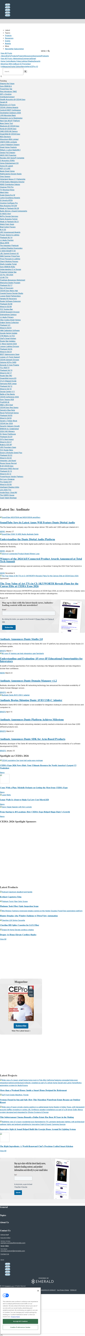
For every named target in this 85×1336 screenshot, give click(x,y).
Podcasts (45, 56)
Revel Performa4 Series (9, 413)
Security (37, 61)
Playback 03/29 (6, 437)
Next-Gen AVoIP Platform (10, 121)
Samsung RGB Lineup (8, 384)
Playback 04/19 (6, 370)
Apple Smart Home (7, 171)
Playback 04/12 (6, 386)
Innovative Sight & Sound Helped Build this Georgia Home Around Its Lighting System (38, 1129)
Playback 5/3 (5, 325)
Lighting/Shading (27, 61)
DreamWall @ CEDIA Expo (10, 134)
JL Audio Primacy (7, 317)
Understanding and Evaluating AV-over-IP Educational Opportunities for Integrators (41, 659)
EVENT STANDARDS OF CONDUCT (45, 1290)
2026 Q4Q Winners (7, 431)
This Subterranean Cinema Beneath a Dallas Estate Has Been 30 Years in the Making (37, 1117)
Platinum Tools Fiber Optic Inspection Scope (19, 906)
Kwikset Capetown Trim (10, 896)
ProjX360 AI (4, 402)
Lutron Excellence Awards (10, 198)
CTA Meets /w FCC (7, 336)
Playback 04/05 (6, 415)
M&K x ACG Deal (6, 405)
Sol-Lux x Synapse (7, 479)
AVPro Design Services (9, 216)
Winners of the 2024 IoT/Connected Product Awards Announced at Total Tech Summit (41, 560)
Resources (9, 38)
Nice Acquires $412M (8, 206)
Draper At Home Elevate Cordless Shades (18, 934)
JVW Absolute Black (8, 115)
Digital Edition (15, 66)
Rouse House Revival (8, 463)
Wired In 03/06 (6, 485)
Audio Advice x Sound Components (13, 211)
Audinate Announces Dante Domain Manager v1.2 (28, 680)
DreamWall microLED (8, 378)
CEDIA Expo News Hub (9, 291)
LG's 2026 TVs (5, 490)
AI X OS (3, 230)
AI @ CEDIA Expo (6, 466)
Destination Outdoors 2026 (10, 113)
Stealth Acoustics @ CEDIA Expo (12, 99)
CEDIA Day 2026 (6, 423)
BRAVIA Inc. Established (9, 429)
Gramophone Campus (8, 315)
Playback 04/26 (6, 349)
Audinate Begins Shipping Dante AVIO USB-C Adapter (31, 700)
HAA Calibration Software (10, 330)
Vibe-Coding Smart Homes (10, 320)
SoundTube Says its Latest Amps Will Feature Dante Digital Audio (37, 522)
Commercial (26, 59)
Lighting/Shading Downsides (11, 248)
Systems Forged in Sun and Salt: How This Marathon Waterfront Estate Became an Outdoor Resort (40, 1101)
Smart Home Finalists (8, 147)
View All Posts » (7, 59)
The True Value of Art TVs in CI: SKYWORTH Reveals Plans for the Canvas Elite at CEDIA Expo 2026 (39, 584)
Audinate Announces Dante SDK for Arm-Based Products (32, 739)
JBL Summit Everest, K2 (9, 253)
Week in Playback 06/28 (9, 208)
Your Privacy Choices (63, 1290)
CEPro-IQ (34, 66)
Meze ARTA (4, 243)
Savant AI (3, 102)
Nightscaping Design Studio (11, 174)
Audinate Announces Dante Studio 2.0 (21, 639)
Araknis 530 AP (6, 445)
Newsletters (26, 66)
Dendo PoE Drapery (7, 153)
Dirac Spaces (5, 176)
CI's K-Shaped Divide (8, 381)
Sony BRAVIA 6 (6, 86)
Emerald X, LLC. (9, 1286)
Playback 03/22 (6, 455)
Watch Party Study (7, 224)
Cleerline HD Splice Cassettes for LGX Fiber (19, 925)
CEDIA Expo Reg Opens (9, 407)
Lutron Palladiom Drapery (10, 145)
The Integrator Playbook (9, 246)
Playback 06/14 (6, 238)
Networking (17, 59)
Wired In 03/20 (6, 458)
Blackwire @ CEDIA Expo (9, 126)
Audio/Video (16, 61)
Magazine (6, 66)
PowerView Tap (6, 89)
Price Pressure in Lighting (10, 259)
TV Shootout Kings (7, 190)
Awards (8, 43)
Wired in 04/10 (6, 389)
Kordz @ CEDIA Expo (8, 129)
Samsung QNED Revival (9, 469)
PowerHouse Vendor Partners (11, 477)
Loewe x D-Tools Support (10, 357)
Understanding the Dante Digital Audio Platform (27, 539)
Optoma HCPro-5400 (8, 362)
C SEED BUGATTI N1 (8, 251)
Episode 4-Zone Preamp (9, 365)
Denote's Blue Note (7, 410)
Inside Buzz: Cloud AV (8, 492)
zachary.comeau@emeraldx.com (13, 1243)
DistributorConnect (7, 97)
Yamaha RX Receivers (8, 299)
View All (3, 939)
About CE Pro (19, 64)
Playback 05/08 (6, 304)
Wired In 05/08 (6, 307)
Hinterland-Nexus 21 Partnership (12, 179)
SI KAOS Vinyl (5, 214)
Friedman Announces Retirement (12, 280)
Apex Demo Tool (6, 123)
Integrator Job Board (8, 461)
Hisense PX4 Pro (7, 187)
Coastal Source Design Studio (11, 293)
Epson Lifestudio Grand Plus (11, 453)
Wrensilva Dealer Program (10, 283)
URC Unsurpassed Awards (10, 232)
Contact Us (5, 1254)
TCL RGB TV (4, 368)
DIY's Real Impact (7, 439)
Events (7, 41)
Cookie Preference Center (20, 1327)
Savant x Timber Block (8, 421)
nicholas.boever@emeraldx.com (13, 1251)
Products (14, 56)
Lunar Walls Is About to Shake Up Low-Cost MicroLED (24, 799)
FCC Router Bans (6, 450)
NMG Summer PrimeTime (10, 256)
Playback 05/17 (6, 285)
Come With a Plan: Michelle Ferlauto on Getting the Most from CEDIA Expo (34, 787)
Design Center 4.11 (7, 392)
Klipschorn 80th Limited (9, 139)
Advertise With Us (7, 64)
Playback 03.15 (6, 471)
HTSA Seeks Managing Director (12, 182)
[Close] (38, 1290)
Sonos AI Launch (6, 166)
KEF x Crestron (6, 94)
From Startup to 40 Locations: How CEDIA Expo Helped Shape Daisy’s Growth (35, 811)
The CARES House (7, 495)
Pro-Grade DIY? (6, 482)
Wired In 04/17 (6, 373)
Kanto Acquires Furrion (8, 219)
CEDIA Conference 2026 (9, 397)
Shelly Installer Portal (8, 264)
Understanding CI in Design (10, 269)
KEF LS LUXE (5, 169)
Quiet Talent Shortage (8, 498)
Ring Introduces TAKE (8, 92)
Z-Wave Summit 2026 (8, 344)
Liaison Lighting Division (9, 346)
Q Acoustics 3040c (7, 161)
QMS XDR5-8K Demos (9, 131)
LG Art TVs (4, 277)
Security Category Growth (10, 426)
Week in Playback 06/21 (9, 222)
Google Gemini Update (8, 333)
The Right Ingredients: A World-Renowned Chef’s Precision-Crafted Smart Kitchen (36, 1146)
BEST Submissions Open (9, 354)
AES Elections (5, 137)
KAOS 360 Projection (8, 155)
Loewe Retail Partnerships (10, 296)
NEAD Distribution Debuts (10, 184)
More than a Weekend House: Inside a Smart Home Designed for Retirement (33, 1090)
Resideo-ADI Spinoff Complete (12, 158)
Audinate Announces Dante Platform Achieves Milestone (32, 719)
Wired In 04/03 (6, 418)
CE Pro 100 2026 (6, 275)
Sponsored (37, 56)
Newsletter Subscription (14, 49)
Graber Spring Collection (9, 323)
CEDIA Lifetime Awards (9, 107)
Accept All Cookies (20, 1321)
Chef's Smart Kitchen (8, 338)
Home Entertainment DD (9, 163)
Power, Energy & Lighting (9, 235)
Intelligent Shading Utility (9, 487)
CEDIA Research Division (9, 312)
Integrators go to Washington (11, 118)
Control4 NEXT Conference (10, 110)
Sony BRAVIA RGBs (7, 267)
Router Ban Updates (7, 341)
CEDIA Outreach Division (9, 360)
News (3, 56)
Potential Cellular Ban (8, 272)
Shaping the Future (7, 84)
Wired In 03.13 (5, 474)
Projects (8, 36)
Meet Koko (4, 192)
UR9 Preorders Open (8, 447)
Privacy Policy (15, 1317)
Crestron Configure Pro (9, 203)
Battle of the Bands (7, 394)
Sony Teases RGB (7, 400)
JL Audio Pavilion (7, 240)
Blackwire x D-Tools (7, 105)
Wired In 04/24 (6, 352)
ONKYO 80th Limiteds (8, 142)
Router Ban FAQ (6, 376)
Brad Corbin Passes (7, 227)
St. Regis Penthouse (8, 434)
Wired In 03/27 (6, 442)
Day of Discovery (6, 288)
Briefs (8, 56)
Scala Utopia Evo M (7, 195)
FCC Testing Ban (6, 309)
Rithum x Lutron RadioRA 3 (10, 150)
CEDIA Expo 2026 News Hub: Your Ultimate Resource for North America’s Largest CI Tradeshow (38, 766)
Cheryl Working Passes (9, 261)
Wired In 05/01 (6, 328)
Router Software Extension (10, 301)
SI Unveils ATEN (6, 200)
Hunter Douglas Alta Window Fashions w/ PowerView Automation (29, 915)
